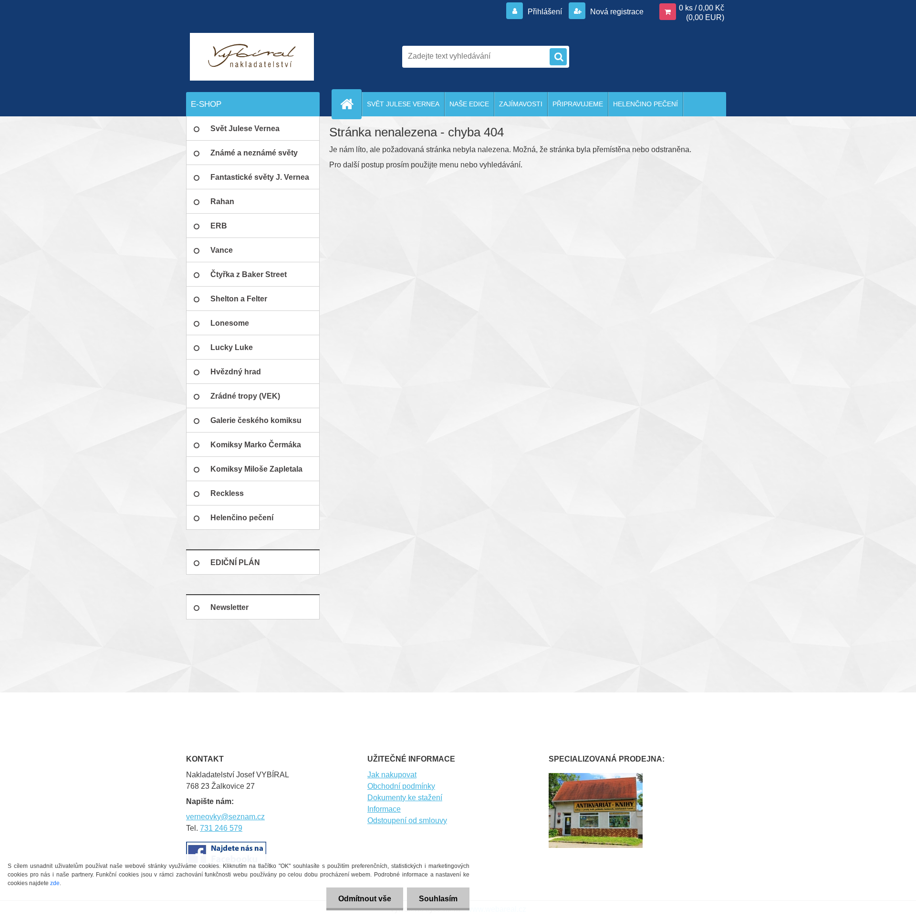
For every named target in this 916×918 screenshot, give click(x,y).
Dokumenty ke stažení (404, 798)
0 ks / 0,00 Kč (701, 8)
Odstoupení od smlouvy (407, 820)
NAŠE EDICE (469, 104)
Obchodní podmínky (401, 786)
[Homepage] (351, 104)
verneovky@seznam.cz (225, 817)
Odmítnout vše (364, 899)
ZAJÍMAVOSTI (520, 104)
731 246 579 (221, 828)
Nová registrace (616, 12)
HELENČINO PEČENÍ (645, 104)
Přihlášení (545, 12)
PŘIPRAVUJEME (577, 104)
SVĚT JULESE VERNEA (403, 104)
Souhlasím (438, 899)
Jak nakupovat (391, 775)
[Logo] (251, 57)
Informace (384, 809)
